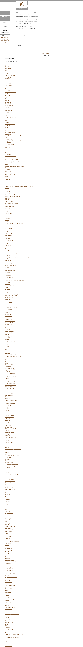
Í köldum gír (8, 158)
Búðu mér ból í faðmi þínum (12, 307)
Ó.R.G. (6, 287)
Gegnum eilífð (8, 589)
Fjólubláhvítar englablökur (12, 637)
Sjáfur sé (7, 452)
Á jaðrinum (8, 149)
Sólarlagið (7, 587)
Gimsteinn (8, 134)
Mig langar (8, 232)
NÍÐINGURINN (9, 154)
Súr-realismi (8, 213)
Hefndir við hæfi (9, 302)
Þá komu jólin (8, 427)
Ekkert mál (8, 508)
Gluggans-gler (8, 567)
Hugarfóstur (8, 193)
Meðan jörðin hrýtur (10, 265)
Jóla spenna (8, 329)
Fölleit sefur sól (9, 619)
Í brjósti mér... (9, 301)
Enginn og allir (9, 216)
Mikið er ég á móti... (10, 348)
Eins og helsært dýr (10, 286)
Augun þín (7, 580)
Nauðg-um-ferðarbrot (10, 94)
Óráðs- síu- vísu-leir (10, 383)
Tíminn (7, 129)
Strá (6, 109)
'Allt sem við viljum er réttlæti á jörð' (14, 196)
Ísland (6, 292)
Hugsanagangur (9, 594)
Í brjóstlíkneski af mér (11, 570)
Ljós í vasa (7, 282)
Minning (7, 112)
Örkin (6, 612)
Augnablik (7, 412)
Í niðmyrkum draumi (10, 434)
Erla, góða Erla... (9, 419)
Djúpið (7, 533)
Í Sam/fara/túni (9, 333)
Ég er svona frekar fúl (10, 318)
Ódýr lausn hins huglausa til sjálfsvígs (14, 429)
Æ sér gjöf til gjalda (10, 110)
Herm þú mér (8, 616)
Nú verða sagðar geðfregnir (12, 599)
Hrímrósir (7, 361)
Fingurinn (7, 476)
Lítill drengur (8, 243)
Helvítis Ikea (8, 336)
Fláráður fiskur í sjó (10, 124)
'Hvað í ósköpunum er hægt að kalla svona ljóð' (16, 161)
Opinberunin (8, 646)
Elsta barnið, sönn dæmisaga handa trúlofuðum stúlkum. (19, 186)
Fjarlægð (7, 410)
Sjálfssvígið (8, 472)
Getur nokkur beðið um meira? (13, 323)
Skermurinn (8, 260)
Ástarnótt (7, 147)
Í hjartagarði (8, 83)
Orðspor (7, 146)
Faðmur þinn (8, 366)
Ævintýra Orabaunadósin (11, 159)
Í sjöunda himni (9, 538)
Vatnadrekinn (8, 100)
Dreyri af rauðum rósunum (12, 621)
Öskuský (7, 346)
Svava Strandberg (44, 53)
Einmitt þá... (8, 627)
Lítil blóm (7, 304)
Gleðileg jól (8, 440)
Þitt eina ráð (8, 483)
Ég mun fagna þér (9, 388)
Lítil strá (7, 358)
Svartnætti (8, 520)
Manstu (7, 605)
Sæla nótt (7, 250)
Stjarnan (7, 597)
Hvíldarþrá (8, 457)
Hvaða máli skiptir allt (10, 486)
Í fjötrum (7, 579)
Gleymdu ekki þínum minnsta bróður (14, 280)
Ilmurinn (7, 238)
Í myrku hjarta (9, 299)
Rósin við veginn (9, 309)
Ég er (6, 547)
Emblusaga (8, 72)
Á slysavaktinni (9, 205)
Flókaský (7, 198)
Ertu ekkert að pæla (10, 75)
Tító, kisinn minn (9, 326)
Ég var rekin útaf (9, 417)
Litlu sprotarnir (9, 530)
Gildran (7, 595)
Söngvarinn (8, 413)
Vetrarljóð (7, 338)
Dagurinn (7, 289)
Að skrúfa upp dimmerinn (11, 464)
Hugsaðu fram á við (10, 382)
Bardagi (7, 168)
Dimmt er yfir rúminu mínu (12, 614)
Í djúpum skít (8, 163)
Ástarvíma (7, 521)
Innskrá (5, 30)
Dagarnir (7, 515)
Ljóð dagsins (3, 11)
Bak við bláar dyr (9, 200)
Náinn (6, 248)
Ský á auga (7, 558)
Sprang (7, 334)
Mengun (7, 237)
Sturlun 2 (7, 222)
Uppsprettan (8, 272)
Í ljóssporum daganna (10, 117)
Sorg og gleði (8, 235)
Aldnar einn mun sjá (10, 604)
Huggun (7, 617)
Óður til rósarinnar (10, 525)
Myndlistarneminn (10, 132)
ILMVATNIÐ (8, 179)
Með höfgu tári (9, 264)
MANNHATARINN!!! (10, 174)
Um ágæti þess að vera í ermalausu (13, 356)
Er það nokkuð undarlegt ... (12, 376)
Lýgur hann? (8, 641)
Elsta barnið (8, 184)
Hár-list (7, 188)
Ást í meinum (8, 582)
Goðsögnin (8, 102)
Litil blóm (7, 469)
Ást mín (7, 600)
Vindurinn (7, 82)
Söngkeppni (8, 99)
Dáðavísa (7, 371)
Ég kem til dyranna (10, 341)
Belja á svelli (8, 398)
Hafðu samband (4, 18)
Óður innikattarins (10, 607)
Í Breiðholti (8, 311)
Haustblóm (8, 274)
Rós (6, 565)
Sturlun (7, 220)
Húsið (6, 535)
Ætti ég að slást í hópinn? (11, 636)
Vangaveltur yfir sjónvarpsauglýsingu (14, 141)
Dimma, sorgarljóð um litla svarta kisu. (15, 634)
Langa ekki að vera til (10, 385)
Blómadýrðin (8, 215)
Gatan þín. (8, 67)
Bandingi (7, 218)
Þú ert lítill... (8, 314)
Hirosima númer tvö (10, 395)
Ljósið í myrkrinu (9, 432)
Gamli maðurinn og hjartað (12, 541)
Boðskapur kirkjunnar (10, 365)
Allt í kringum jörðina (10, 526)
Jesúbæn (7, 107)
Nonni (6, 631)
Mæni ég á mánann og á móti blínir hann (15, 136)
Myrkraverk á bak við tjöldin (12, 562)
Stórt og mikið (8, 324)
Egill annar (8, 68)
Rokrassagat (8, 405)
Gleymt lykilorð (5, 32)
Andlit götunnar (9, 105)
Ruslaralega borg (9, 479)
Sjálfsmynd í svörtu (10, 573)
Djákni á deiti (8, 183)
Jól (6, 80)
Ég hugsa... (8, 255)
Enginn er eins (9, 228)
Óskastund (8, 540)
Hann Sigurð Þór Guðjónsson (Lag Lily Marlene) (17, 257)
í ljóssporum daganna (10, 247)
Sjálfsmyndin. (8, 316)
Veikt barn (7, 312)
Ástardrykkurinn (9, 206)
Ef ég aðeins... (8, 584)
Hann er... (7, 306)
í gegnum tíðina (9, 442)
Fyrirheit (7, 122)
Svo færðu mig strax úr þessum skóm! (14, 166)
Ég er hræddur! (9, 297)
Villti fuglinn (8, 523)
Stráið (6, 127)
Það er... (7, 343)
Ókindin (7, 555)
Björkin (7, 114)
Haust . (7, 503)
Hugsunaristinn (9, 319)
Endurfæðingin (9, 240)
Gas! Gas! (7, 208)
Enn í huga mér (9, 629)
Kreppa (7, 178)
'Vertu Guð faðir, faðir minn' (12, 437)
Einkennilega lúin (9, 477)
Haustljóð (7, 363)
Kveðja (6, 70)
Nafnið (7, 644)
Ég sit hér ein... (9, 424)
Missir (6, 632)
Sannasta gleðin (9, 275)
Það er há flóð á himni (10, 156)
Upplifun (7, 402)
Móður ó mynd (8, 350)
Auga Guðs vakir (9, 548)
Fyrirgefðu (8, 499)
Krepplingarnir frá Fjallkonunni (13, 254)
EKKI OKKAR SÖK (9, 639)
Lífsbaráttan (8, 142)
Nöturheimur (8, 89)
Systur (6, 344)
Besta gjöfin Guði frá (10, 422)
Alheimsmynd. (9, 509)
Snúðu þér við (8, 126)
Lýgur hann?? (8, 245)
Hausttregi (8, 87)
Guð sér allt (8, 511)
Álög (6, 181)
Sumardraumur (9, 190)
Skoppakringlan (9, 173)
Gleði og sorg (8, 328)
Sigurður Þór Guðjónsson (11, 370)
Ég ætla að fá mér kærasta (11, 203)
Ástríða (7, 545)
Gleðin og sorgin (9, 233)
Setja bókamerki (10, 58)
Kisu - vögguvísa (9, 85)
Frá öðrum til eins (9, 462)
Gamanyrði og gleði (10, 368)
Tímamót (7, 590)
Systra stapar (8, 518)
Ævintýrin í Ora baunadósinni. (13, 456)
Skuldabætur (8, 531)
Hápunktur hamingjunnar (11, 466)
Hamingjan (8, 171)
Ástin (6, 120)
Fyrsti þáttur (8, 291)
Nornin (7, 267)
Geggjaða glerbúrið (10, 195)
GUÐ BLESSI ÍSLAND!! (11, 296)
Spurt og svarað (4, 16)
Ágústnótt (7, 169)
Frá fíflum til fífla (9, 144)
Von (6, 611)
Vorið (6, 176)
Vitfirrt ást (8, 95)
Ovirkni (7, 115)
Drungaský (8, 279)
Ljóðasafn (3, 13)
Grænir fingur (8, 210)
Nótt (6, 392)
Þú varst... (7, 575)
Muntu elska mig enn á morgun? (13, 449)
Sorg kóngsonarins (10, 270)
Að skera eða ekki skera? (11, 488)
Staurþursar (8, 602)
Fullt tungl (8, 501)
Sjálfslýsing (8, 378)
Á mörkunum (8, 491)
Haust (6, 73)
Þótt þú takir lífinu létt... (11, 375)
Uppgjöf (7, 131)
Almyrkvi (7, 430)
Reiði (6, 498)
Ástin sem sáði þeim (10, 481)
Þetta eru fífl (8, 425)
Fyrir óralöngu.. (9, 568)
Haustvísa (7, 225)
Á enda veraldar (9, 201)
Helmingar (8, 351)
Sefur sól (7, 65)
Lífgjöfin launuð (9, 393)
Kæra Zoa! (7, 242)
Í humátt (7, 459)
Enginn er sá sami (9, 227)
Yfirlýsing (7, 407)
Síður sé (7, 454)
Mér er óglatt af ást (10, 373)
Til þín (6, 119)
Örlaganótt (8, 536)
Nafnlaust (7, 152)
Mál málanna (8, 151)
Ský (6, 557)
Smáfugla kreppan (9, 259)
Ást (6, 137)
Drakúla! (7, 90)
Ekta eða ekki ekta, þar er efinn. (13, 474)
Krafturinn (8, 360)
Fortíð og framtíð (9, 331)
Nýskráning (3, 20)
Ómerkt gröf (8, 528)
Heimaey (7, 553)
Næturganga (8, 77)
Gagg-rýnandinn (9, 277)
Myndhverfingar (9, 513)
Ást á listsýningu (9, 387)
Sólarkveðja (8, 78)
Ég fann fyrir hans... (10, 321)
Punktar (7, 408)
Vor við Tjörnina (9, 622)
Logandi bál (8, 104)
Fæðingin (7, 284)
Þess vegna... (8, 97)
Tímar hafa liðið (9, 552)
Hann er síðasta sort (10, 230)
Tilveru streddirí (9, 269)
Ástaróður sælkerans (10, 92)
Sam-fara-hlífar (9, 380)
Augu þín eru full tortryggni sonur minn (15, 294)
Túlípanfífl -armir (9, 560)
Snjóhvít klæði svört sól (11, 577)
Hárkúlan (7, 467)
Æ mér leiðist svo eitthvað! (12, 355)
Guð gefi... (7, 353)
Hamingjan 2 (8, 262)
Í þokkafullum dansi (10, 585)
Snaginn (7, 211)
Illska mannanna (9, 445)
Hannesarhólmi (9, 139)
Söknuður (7, 339)
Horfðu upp (8, 643)
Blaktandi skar (9, 543)
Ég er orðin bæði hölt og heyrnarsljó (14, 223)
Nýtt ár (7, 444)
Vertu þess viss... (9, 420)
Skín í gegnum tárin (10, 451)
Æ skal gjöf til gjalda (10, 489)
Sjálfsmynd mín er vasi (11, 400)
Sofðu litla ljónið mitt (10, 415)
